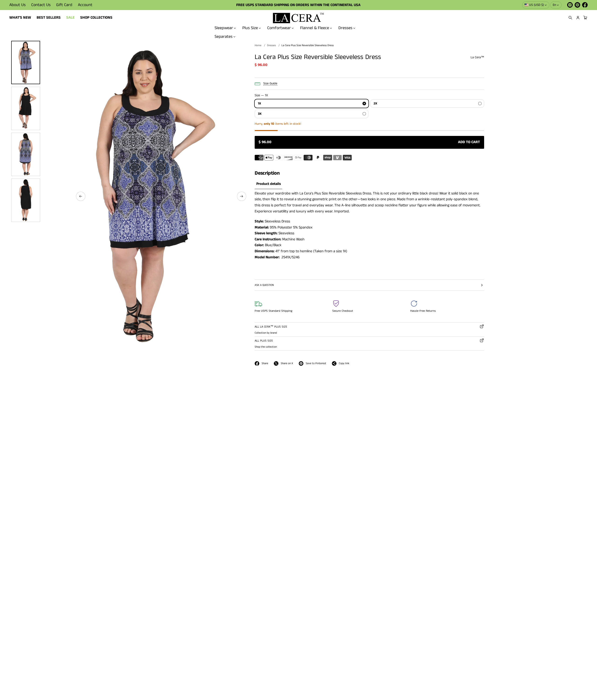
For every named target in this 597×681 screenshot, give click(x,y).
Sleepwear (224, 28)
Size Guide (270, 83)
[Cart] (585, 17)
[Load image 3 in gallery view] (25, 154)
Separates (224, 36)
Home (258, 45)
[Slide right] (241, 196)
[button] (570, 17)
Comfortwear (279, 28)
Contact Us (41, 5)
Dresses (345, 28)
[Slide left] (80, 196)
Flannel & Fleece (314, 28)
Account (85, 5)
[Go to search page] (570, 17)
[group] (268, 184)
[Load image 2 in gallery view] (25, 108)
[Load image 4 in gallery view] (25, 200)
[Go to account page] (578, 17)
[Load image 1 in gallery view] (25, 62)
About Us (17, 5)
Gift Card (64, 5)
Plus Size (250, 28)
